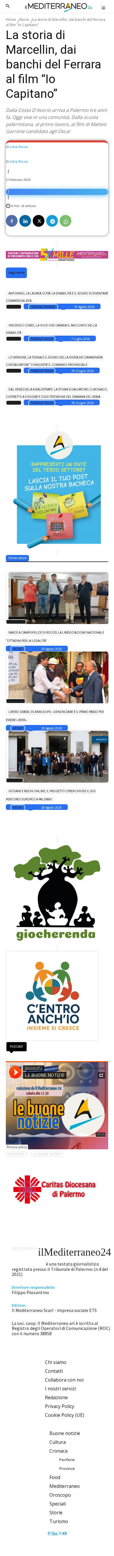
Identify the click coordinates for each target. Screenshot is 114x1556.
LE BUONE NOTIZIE (47, 1154)
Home (11, 19)
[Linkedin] (25, 221)
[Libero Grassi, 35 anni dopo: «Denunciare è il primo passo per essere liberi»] (56, 677)
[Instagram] (51, 1533)
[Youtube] (65, 1533)
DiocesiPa (16, 1154)
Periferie (15, 701)
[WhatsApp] (65, 221)
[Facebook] (12, 221)
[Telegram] (52, 221)
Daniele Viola (42, 339)
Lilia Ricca (19, 146)
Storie (24, 19)
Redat (18, 649)
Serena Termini (43, 307)
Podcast (16, 1046)
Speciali (14, 780)
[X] (38, 221)
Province (16, 622)
